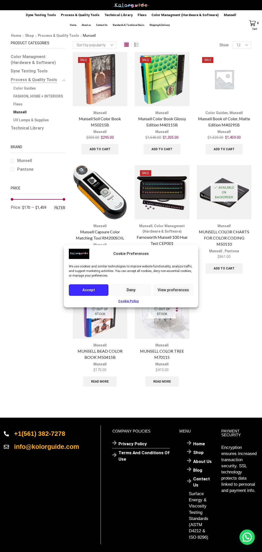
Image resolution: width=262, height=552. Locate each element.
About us (86, 25)
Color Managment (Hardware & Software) (185, 15)
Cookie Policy (128, 301)
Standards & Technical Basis (128, 25)
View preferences (173, 290)
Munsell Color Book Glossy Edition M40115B (162, 121)
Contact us (201, 482)
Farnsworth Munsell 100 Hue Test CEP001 (162, 240)
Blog (197, 470)
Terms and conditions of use (144, 455)
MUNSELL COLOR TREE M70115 (162, 354)
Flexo (142, 15)
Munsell (230, 15)
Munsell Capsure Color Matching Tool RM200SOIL (100, 234)
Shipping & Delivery (159, 25)
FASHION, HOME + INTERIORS (38, 96)
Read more (100, 381)
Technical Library (118, 15)
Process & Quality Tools (80, 15)
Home (73, 25)
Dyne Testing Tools (41, 15)
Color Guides (216, 113)
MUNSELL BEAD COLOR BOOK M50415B (100, 354)
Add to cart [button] (100, 149)
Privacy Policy (132, 443)
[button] (247, 537)
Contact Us (101, 25)
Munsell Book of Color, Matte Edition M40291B (224, 121)
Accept (88, 290)
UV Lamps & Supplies (31, 120)
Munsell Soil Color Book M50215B (100, 121)
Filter (59, 208)
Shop (29, 36)
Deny (131, 290)
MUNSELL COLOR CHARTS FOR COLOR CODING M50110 (224, 237)
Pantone (232, 251)
